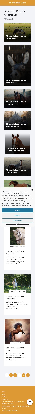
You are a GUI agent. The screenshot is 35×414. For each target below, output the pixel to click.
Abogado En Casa (17, 2)
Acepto (17, 210)
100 (24, 375)
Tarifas (4, 397)
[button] (32, 190)
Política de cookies (11, 224)
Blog (3, 394)
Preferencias (17, 221)
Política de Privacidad (23, 224)
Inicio (3, 392)
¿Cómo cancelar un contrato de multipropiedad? (13, 403)
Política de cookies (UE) (10, 411)
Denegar (18, 215)
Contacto (5, 399)
